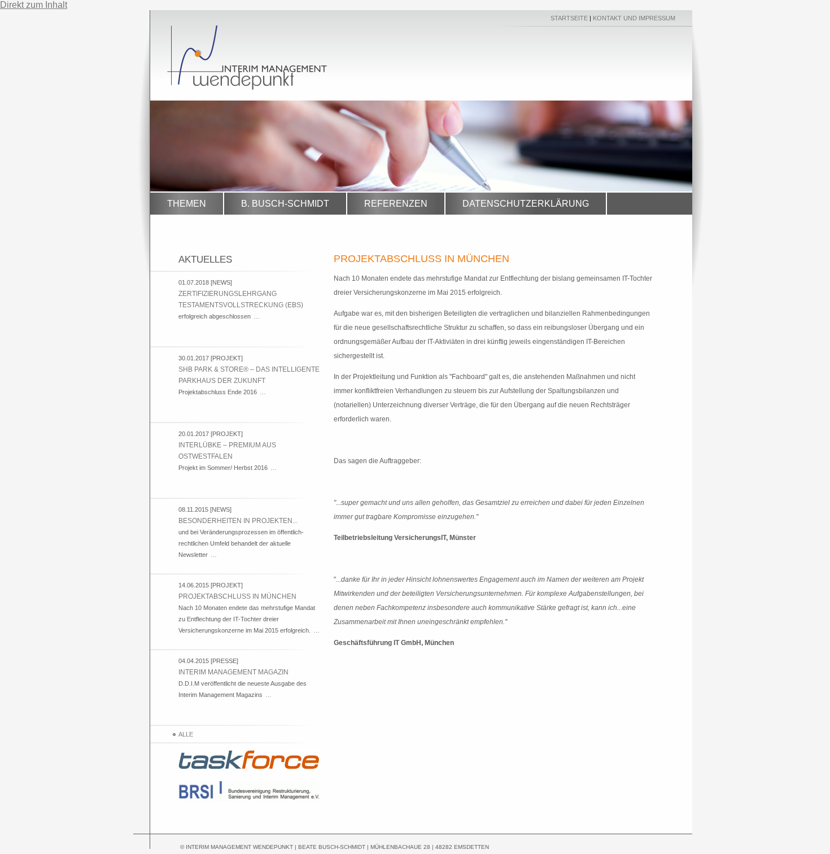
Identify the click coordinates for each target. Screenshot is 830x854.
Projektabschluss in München (237, 596)
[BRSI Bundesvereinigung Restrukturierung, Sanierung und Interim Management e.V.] (249, 800)
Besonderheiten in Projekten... (238, 521)
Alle (185, 734)
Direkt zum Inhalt (33, 5)
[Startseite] (247, 86)
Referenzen (395, 203)
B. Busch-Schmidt (285, 203)
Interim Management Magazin (233, 672)
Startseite (569, 18)
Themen (186, 203)
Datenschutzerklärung (525, 203)
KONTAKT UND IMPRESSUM (634, 18)
